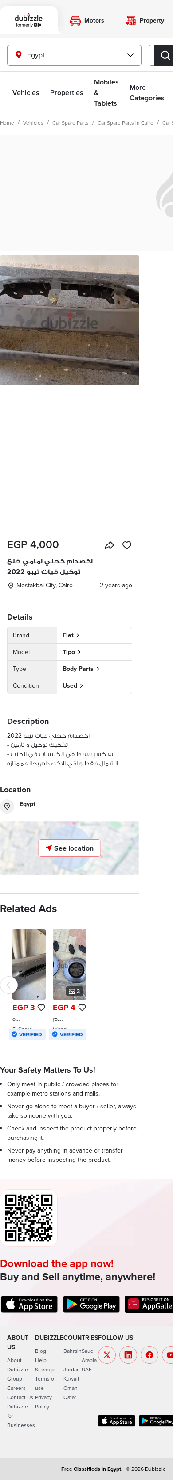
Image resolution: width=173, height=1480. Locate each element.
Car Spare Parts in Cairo (125, 122)
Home (7, 122)
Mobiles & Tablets (106, 92)
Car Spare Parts (70, 122)
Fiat (68, 635)
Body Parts (78, 668)
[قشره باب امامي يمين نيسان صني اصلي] (29, 984)
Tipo (69, 651)
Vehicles (25, 93)
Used (70, 685)
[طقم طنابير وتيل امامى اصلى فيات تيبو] (69, 984)
